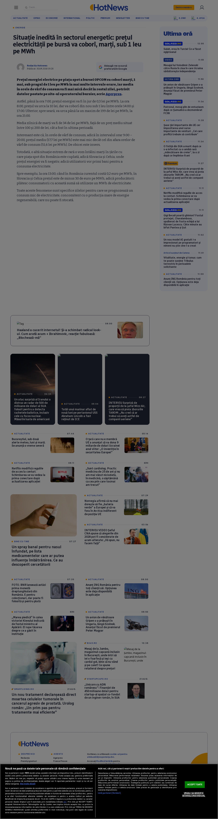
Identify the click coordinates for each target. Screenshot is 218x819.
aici (64, 801)
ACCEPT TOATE (194, 784)
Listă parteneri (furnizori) (109, 793)
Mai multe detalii (27, 784)
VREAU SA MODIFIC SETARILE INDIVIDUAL (193, 794)
